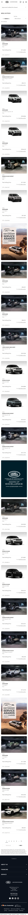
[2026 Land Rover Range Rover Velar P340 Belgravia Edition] (14, 639)
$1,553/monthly (22, 526)
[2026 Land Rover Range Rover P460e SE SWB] (14, 369)
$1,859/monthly (22, 454)
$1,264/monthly (22, 85)
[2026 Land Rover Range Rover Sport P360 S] (14, 165)
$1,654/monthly (22, 763)
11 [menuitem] (21, 841)
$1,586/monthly (22, 52)
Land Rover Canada (13, 910)
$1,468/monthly (22, 355)
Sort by (15, 16)
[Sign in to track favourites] (25, 26)
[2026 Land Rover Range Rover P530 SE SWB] (14, 540)
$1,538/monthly (22, 184)
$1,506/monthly (22, 151)
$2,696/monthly (22, 388)
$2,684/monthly (22, 592)
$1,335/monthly (22, 289)
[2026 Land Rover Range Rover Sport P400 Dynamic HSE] (14, 606)
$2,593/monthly (22, 796)
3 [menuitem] (11, 841)
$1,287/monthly (22, 217)
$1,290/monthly (22, 658)
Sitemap (21, 910)
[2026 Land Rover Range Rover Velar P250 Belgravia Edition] (14, 66)
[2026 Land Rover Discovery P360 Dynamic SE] (14, 336)
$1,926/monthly (22, 625)
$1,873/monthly (22, 421)
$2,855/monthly (22, 559)
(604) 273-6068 (14, 894)
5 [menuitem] (16, 841)
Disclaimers (7, 908)
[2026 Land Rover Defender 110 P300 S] (14, 198)
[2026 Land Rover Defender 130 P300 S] (14, 33)
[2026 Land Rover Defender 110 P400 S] (14, 132)
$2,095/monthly (22, 118)
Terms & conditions (15, 908)
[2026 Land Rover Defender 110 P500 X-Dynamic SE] (14, 99)
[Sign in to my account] (26, 2)
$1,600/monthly (22, 692)
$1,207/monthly (22, 829)
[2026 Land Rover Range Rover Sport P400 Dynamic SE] (14, 402)
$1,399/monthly (22, 322)
